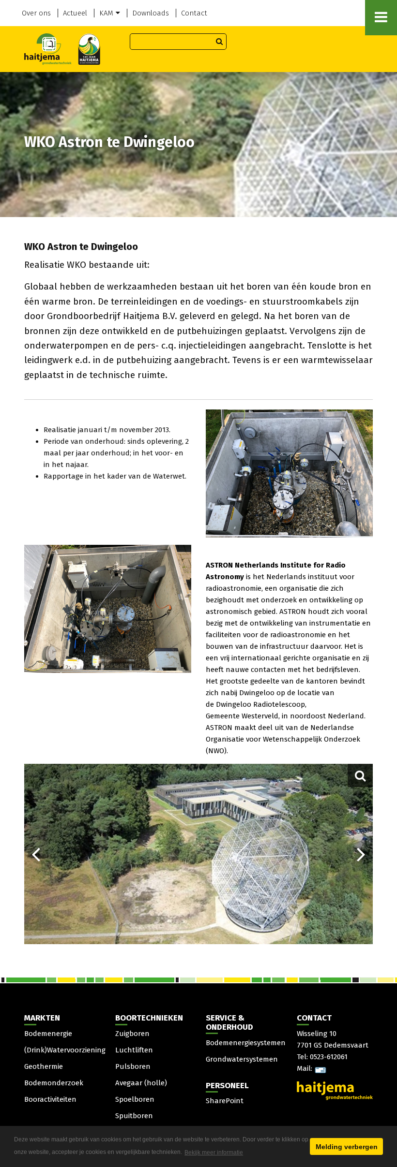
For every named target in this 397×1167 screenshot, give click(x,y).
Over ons (36, 13)
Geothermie (43, 1066)
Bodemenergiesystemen (246, 1042)
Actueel (75, 13)
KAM (106, 13)
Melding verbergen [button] (347, 1147)
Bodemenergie (48, 1033)
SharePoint (225, 1100)
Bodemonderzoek (53, 1083)
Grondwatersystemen (242, 1059)
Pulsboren (133, 1066)
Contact (194, 13)
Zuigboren (132, 1033)
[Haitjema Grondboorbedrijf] (62, 48)
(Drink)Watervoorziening (65, 1050)
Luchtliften (134, 1050)
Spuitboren (134, 1115)
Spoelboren (134, 1099)
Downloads (150, 13)
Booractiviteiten (50, 1099)
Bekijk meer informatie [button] (213, 1152)
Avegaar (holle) (141, 1083)
